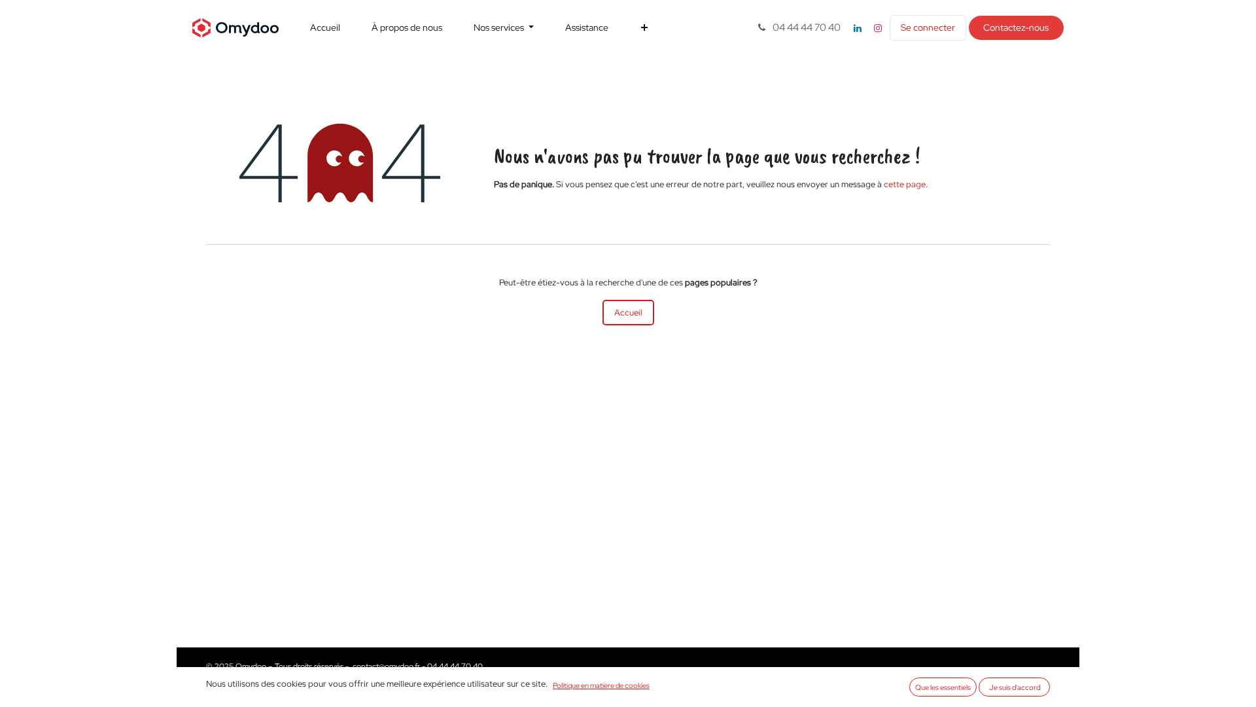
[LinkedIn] (857, 28)
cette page (905, 184)
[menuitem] (325, 27)
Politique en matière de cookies (601, 685)
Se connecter (928, 27)
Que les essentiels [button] (943, 687)
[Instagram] (878, 28)
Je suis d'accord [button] (1014, 687)
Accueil (628, 312)
